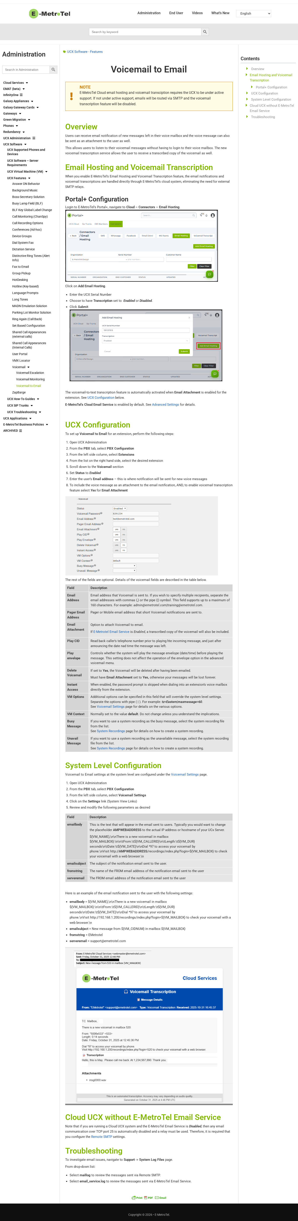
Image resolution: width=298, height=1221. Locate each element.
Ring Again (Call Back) (27, 319)
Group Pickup (21, 273)
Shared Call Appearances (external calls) (29, 334)
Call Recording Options (27, 223)
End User (176, 13)
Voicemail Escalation (30, 372)
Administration (149, 13)
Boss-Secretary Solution (28, 197)
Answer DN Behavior (26, 183)
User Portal (19, 354)
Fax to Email (20, 266)
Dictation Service (23, 249)
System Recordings (111, 731)
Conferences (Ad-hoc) (27, 229)
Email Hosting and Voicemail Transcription (271, 77)
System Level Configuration (271, 99)
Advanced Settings (165, 405)
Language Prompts (25, 293)
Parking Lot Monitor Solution (31, 312)
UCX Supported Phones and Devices (26, 152)
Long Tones (20, 299)
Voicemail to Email (28, 386)
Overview (257, 69)
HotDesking (20, 280)
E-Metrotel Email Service (111, 632)
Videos (197, 13)
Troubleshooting (263, 117)
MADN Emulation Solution (29, 306)
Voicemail (18, 367)
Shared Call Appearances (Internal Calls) (29, 345)
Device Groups (22, 236)
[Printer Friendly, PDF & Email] (149, 1197)
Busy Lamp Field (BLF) (27, 203)
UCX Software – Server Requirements (22, 163)
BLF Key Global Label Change (32, 210)
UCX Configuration (100, 398)
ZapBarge (19, 392)
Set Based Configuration (28, 325)
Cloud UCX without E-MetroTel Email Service (272, 108)
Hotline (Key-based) (25, 286)
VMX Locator (21, 360)
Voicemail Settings (111, 707)
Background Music (25, 190)
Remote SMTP (101, 1137)
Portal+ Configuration (271, 87)
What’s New (220, 13)
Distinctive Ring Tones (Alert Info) (31, 258)
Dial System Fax (23, 242)
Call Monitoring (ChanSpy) (30, 216)
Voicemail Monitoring (30, 379)
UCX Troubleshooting (22, 412)
